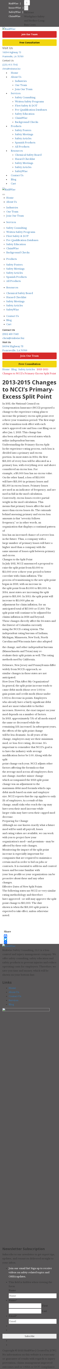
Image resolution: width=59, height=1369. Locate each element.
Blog (9, 320)
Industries (21, 81)
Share (7, 931)
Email (13, 1316)
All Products (13, 281)
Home (10, 197)
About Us (16, 77)
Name (12, 1290)
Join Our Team (29, 34)
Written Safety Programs (29, 101)
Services (16, 93)
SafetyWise (15, 12)
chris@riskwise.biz (13, 338)
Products (16, 126)
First (45, 1305)
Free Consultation (30, 42)
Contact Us (12, 316)
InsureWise (15, 7)
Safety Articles (23, 138)
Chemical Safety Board (28, 154)
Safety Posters (23, 130)
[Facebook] (7, 936)
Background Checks (26, 122)
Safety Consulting (25, 97)
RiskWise (13, 3)
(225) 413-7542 (10, 64)
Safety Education (24, 113)
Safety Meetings (24, 134)
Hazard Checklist (25, 159)
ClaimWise (14, 16)
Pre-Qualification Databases (31, 109)
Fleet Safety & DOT (26, 105)
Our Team (21, 85)
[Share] (7, 942)
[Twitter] (7, 939)
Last (44, 1311)
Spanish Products (25, 142)
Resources (17, 150)
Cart (13, 183)
